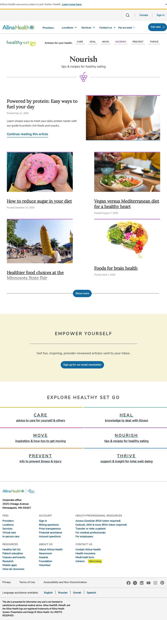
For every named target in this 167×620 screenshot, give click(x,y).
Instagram (155, 582)
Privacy (6, 582)
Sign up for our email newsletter (82, 364)
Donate (143, 15)
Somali (77, 592)
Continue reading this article (27, 134)
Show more (82, 293)
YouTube (148, 582)
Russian (63, 592)
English (48, 592)
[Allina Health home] (18, 28)
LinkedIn (141, 582)
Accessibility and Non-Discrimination (65, 582)
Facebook (129, 583)
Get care (156, 27)
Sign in (161, 15)
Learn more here (72, 4)
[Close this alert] (166, 4)
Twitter (135, 583)
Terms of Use (27, 582)
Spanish (91, 592)
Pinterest (162, 582)
